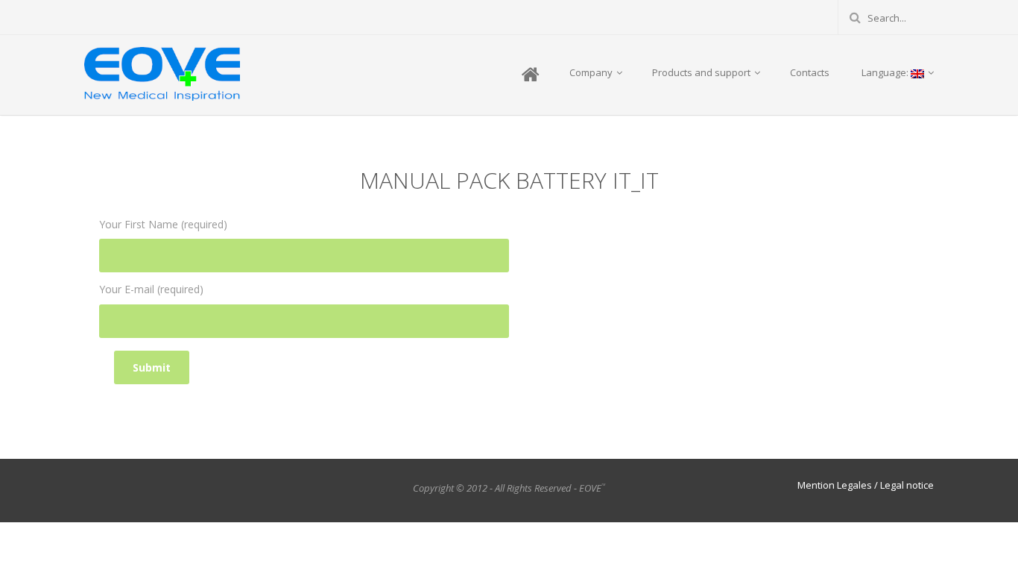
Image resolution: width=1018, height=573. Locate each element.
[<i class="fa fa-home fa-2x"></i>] (529, 76)
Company (592, 72)
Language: (885, 72)
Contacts (809, 72)
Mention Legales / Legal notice (865, 485)
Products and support (702, 72)
